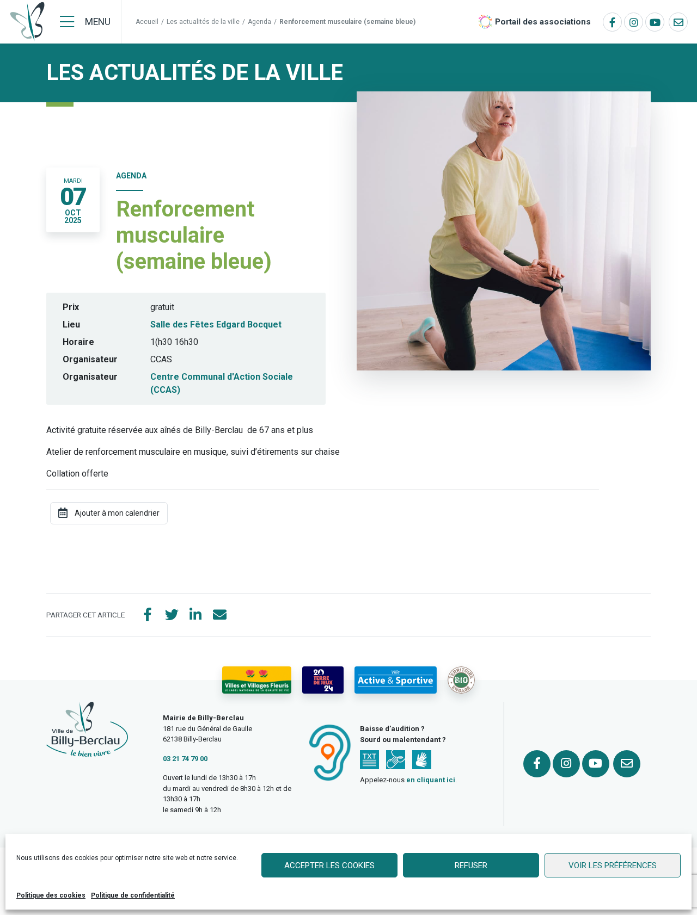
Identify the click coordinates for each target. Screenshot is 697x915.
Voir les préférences (612, 865)
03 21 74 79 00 (185, 759)
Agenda (259, 22)
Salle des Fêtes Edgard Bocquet (216, 324)
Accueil (147, 22)
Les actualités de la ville (203, 22)
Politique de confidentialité (133, 895)
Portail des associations (543, 22)
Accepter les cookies (329, 865)
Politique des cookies (50, 895)
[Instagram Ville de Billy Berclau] (633, 22)
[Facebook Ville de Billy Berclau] (612, 22)
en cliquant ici (430, 780)
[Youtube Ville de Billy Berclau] (654, 22)
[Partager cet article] (219, 615)
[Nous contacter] (678, 22)
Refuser (471, 865)
